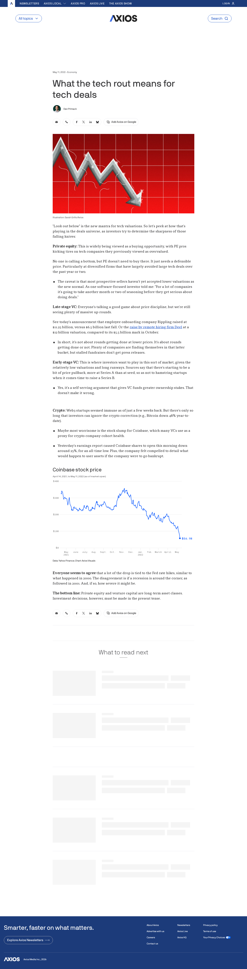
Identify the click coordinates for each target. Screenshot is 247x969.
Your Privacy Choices (214, 937)
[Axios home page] (11, 3)
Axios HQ (181, 937)
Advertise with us (155, 931)
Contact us (152, 943)
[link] (56, 122)
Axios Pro (78, 3)
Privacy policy (210, 925)
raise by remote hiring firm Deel (156, 327)
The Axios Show (120, 3)
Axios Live (97, 3)
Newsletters (29, 3)
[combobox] (55, 3)
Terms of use (209, 931)
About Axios (153, 925)
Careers (151, 937)
